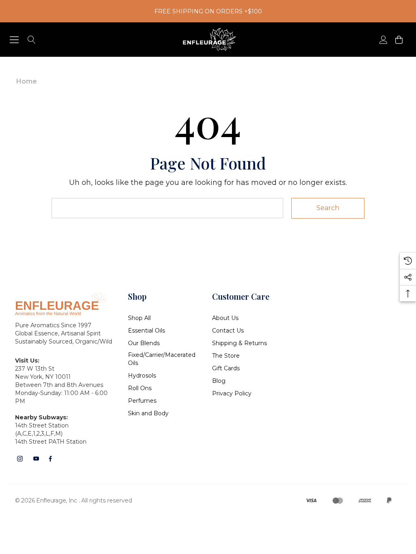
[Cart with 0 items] (398, 39)
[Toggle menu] (14, 39)
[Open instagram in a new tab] (20, 459)
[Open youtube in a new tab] (36, 459)
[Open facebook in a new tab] (50, 459)
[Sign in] (383, 39)
